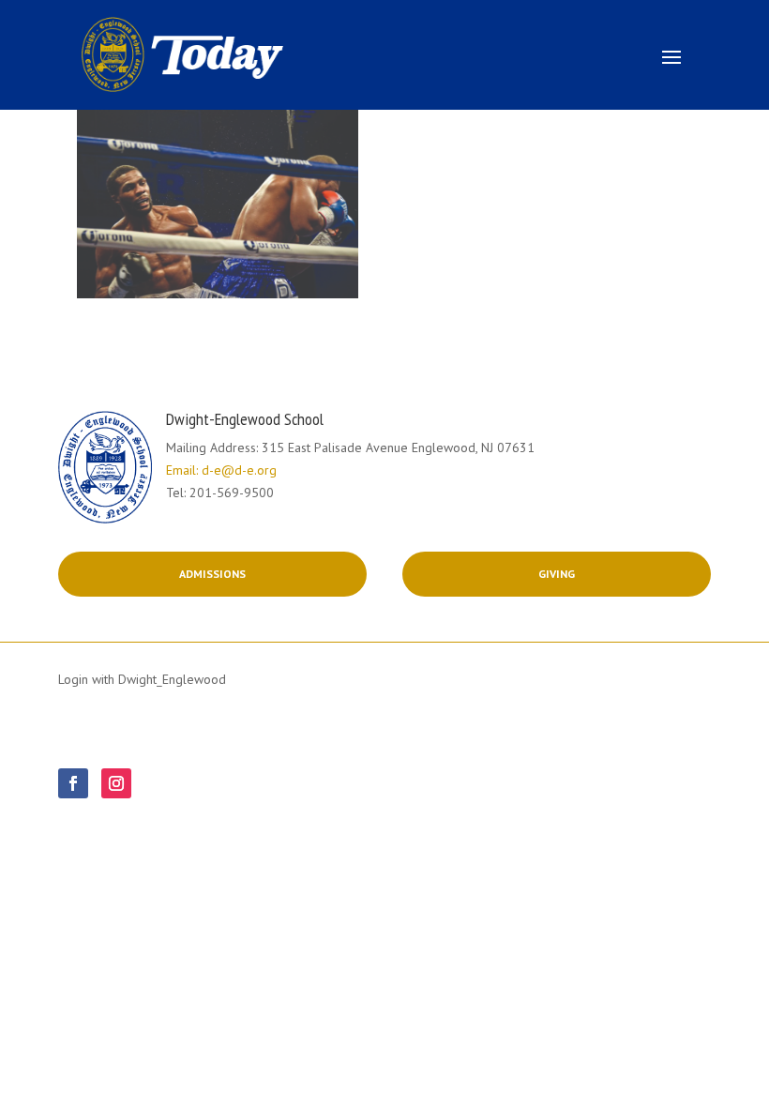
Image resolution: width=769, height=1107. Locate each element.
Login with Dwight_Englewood (142, 679)
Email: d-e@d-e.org (221, 470)
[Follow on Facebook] (73, 783)
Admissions (212, 574)
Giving (556, 574)
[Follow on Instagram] (116, 783)
